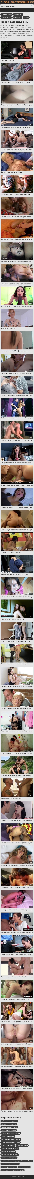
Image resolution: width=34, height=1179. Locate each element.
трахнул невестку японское (9, 1154)
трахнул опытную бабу (8, 1151)
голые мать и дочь (24, 1167)
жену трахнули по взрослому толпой (12, 1170)
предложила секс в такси (9, 1127)
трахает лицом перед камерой (10, 1133)
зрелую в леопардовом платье (10, 1142)
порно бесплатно (6, 14)
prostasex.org (17, 17)
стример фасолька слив (8, 1167)
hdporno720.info (6, 17)
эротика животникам (7, 1145)
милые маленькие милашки (9, 1148)
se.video (26, 17)
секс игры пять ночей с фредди (10, 1139)
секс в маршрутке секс (8, 1130)
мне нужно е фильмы (7, 1136)
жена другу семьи (22, 1145)
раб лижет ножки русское (9, 1121)
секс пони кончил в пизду (9, 1161)
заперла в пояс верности (8, 1124)
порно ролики (18, 14)
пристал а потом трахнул (8, 1157)
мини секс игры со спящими (10, 1164)
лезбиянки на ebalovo (25, 1161)
